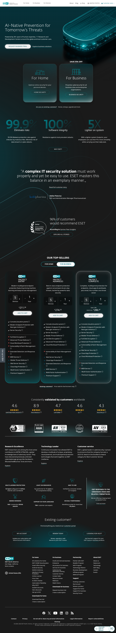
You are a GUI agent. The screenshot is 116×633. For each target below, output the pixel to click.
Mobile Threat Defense (18, 360)
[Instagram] (67, 614)
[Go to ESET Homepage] (10, 3)
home (89, 540)
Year (29, 301)
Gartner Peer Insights (68, 229)
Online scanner (37, 576)
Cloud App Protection (18, 367)
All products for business (60, 565)
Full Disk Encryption (17, 337)
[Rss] (72, 614)
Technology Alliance (79, 568)
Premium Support (17, 373)
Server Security (15, 330)
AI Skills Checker (37, 580)
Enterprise (56, 563)
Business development (80, 570)
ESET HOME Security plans (40, 563)
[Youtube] (55, 614)
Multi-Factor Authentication (20, 370)
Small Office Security (38, 565)
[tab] (49, 264)
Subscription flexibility (39, 583)
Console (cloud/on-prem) (19, 322)
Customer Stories (58, 574)
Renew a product (78, 586)
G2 (79, 412)
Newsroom (96, 563)
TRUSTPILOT (100, 412)
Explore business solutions (42, 46)
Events (95, 572)
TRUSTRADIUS (35, 412)
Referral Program (78, 574)
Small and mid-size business (61, 561)
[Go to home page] (9, 558)
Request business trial (18, 46)
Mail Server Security (17, 363)
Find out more (100, 503)
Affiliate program (78, 572)
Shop (83, 3)
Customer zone (108, 3)
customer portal (70, 526)
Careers (95, 570)
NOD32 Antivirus (37, 570)
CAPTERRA (57, 412)
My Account (76, 584)
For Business (36, 3)
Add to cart (22, 313)
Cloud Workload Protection (19, 343)
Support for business (79, 591)
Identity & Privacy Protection (37, 573)
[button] (11, 298)
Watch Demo (57, 583)
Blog (76, 3)
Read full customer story (58, 187)
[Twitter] (49, 614)
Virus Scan (35, 578)
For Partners (47, 3)
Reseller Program (78, 563)
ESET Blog (96, 568)
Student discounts (37, 587)
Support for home (78, 589)
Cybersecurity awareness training (58, 570)
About (71, 3)
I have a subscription (38, 602)
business (95, 540)
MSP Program (77, 565)
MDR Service (14, 357)
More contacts (9, 566)
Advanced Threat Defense (19, 340)
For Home (26, 3)
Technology (97, 565)
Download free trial (38, 599)
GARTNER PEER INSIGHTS (14, 412)
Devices (15, 301)
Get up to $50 (36, 592)
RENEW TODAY (58, 533)
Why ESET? (58, 149)
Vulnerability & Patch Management (22, 346)
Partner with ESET (78, 561)
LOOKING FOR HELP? (94, 533)
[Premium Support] (9, 373)
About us (96, 561)
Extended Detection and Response (22, 352)
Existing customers (79, 582)
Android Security (37, 568)
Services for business (59, 568)
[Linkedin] (61, 614)
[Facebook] (44, 614)
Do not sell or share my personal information (48, 619)
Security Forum (77, 593)
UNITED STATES (94, 3)
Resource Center (58, 578)
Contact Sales (57, 576)
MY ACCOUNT (22, 533)
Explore (7, 466)
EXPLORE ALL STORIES (61, 234)
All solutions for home (39, 561)
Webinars (55, 580)
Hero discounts (37, 590)
